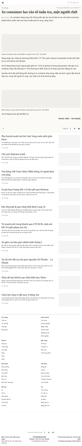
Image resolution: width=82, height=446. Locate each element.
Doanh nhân (45, 329)
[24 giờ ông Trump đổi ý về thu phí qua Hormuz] (69, 194)
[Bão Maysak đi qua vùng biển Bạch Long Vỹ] (69, 211)
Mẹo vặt (43, 350)
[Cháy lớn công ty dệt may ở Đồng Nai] (69, 299)
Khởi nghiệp (45, 336)
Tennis (43, 370)
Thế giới (4, 326)
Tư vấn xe (44, 393)
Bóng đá (43, 367)
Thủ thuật (5, 402)
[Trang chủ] (3, 3)
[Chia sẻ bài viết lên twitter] (74, 128)
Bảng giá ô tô (45, 405)
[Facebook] (44, 432)
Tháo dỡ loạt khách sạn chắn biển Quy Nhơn (24, 277)
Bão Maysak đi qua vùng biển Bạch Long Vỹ (24, 207)
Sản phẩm (5, 396)
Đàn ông (4, 376)
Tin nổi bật (5, 148)
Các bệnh (5, 373)
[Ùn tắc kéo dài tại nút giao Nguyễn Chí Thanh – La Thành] (69, 264)
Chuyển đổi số (6, 399)
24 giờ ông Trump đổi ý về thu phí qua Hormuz (25, 189)
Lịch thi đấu (44, 382)
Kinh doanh (45, 317)
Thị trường (44, 390)
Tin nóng (73, 2)
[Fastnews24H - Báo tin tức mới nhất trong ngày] (12, 9)
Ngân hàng (44, 326)
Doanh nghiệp (45, 323)
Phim (3, 356)
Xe (42, 387)
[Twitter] (48, 432)
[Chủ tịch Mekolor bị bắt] (69, 159)
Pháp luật (5, 329)
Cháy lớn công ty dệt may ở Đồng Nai (20, 295)
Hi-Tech (4, 405)
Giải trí (4, 340)
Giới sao (4, 343)
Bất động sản (45, 333)
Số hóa (4, 387)
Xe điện (43, 399)
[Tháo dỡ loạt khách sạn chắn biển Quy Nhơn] (69, 282)
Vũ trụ (3, 393)
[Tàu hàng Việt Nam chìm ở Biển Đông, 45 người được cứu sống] (69, 176)
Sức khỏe (5, 363)
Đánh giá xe (45, 402)
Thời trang (5, 347)
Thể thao (44, 363)
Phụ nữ (4, 379)
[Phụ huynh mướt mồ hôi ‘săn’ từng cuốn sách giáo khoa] (69, 141)
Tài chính (44, 320)
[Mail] (78, 128)
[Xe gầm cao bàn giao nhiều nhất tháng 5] (69, 247)
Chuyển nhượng (46, 379)
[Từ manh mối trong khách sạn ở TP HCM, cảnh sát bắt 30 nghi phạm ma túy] (69, 229)
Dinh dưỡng (5, 367)
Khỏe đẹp (5, 370)
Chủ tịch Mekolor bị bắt (13, 154)
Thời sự (4, 320)
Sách (3, 359)
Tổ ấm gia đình (46, 353)
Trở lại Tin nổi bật (5, 128)
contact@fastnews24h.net (39, 441)
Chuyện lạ (44, 347)
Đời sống (44, 340)
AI (2, 390)
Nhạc (3, 353)
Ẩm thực (43, 343)
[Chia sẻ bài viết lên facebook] (70, 128)
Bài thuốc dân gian (7, 382)
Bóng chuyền (45, 373)
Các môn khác (45, 376)
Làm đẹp (4, 350)
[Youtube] (53, 432)
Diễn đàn (44, 396)
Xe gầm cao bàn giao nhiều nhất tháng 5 (22, 242)
